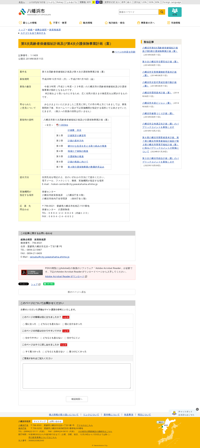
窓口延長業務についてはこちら (43, 437)
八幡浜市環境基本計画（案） (157, 92)
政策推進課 (55, 29)
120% (144, 2)
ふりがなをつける (37, 2)
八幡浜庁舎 (23, 425)
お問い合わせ (56, 421)
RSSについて (144, 414)
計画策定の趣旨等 (77, 135)
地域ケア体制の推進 (78, 151)
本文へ (22, 2)
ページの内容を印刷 (125, 51)
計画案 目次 (74, 130)
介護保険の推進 (76, 156)
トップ (21, 29)
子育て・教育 (60, 22)
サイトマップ (40, 421)
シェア (34, 284)
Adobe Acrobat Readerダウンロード (64, 276)
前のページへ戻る (77, 291)
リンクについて (91, 414)
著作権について (112, 414)
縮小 (129, 2)
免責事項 (128, 414)
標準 (89, 2)
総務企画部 (41, 29)
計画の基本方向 (76, 140)
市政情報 (175, 22)
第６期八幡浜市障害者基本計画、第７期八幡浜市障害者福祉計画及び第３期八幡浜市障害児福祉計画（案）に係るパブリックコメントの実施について (160, 144)
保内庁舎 (22, 428)
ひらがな (51, 2)
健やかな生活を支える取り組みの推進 (87, 145)
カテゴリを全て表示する (33, 33)
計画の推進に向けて (78, 161)
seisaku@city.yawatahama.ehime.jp (50, 256)
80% (157, 2)
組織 (30, 29)
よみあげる (72, 2)
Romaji (60, 2)
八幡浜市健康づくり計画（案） (158, 113)
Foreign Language (172, 2)
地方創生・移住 (117, 22)
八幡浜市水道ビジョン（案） (157, 102)
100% (151, 2)
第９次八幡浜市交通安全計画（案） (160, 61)
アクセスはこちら (85, 425)
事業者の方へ (148, 22)
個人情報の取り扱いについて (64, 414)
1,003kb (63, 124)
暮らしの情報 (30, 22)
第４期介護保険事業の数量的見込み (86, 166)
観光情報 (87, 22)
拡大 (118, 2)
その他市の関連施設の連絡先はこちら (95, 431)
